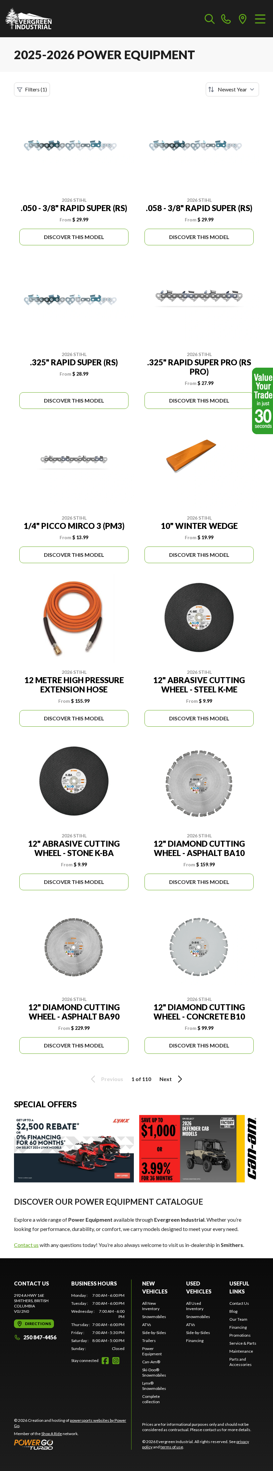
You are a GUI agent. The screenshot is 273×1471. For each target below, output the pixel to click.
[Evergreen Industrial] (28, 18)
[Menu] (260, 18)
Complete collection (151, 1399)
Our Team (238, 1319)
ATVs (146, 1324)
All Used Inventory (194, 1306)
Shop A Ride (51, 1433)
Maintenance (241, 1351)
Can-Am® (151, 1361)
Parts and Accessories (240, 1362)
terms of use (171, 1446)
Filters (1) (36, 89)
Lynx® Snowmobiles (154, 1386)
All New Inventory (150, 1306)
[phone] (226, 19)
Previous (112, 1079)
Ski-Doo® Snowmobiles (154, 1372)
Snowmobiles (154, 1316)
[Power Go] (72, 1444)
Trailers (149, 1340)
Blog (233, 1311)
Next (165, 1079)
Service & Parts (242, 1343)
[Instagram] (116, 1361)
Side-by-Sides (154, 1332)
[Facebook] (105, 1361)
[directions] (242, 19)
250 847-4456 (39, 1337)
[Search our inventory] (209, 19)
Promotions (240, 1335)
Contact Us (239, 1303)
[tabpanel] (98, 1322)
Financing (194, 1340)
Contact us (26, 1245)
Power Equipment (152, 1351)
